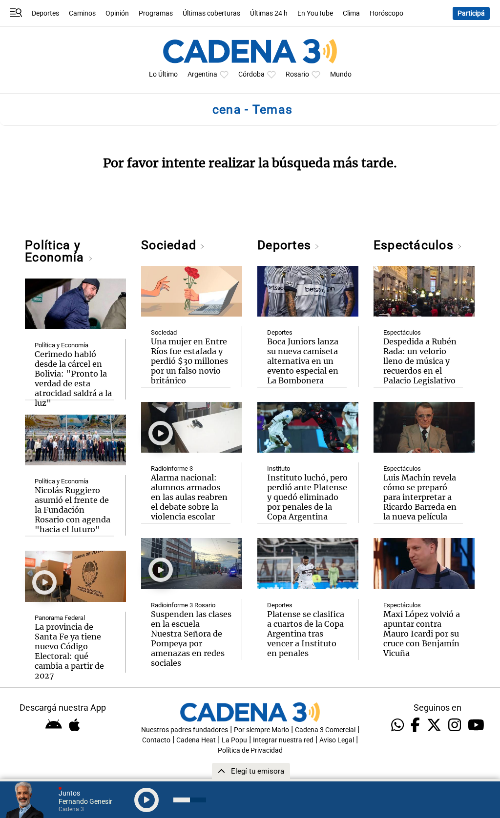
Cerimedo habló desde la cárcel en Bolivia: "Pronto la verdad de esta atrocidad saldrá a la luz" (73, 378)
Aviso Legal (336, 740)
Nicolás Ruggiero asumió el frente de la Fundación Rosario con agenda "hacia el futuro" (72, 509)
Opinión (117, 13)
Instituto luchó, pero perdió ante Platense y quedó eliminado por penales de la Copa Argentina (307, 497)
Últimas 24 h (269, 13)
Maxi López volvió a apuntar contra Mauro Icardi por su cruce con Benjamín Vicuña (421, 633)
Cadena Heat (196, 740)
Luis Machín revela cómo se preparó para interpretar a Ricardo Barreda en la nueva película (420, 497)
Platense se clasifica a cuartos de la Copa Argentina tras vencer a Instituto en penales (305, 633)
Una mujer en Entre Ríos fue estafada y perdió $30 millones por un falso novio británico (189, 361)
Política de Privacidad (250, 750)
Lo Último (163, 74)
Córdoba (251, 74)
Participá (471, 13)
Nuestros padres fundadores (184, 730)
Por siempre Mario (261, 730)
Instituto (278, 468)
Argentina (202, 74)
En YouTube (315, 13)
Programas (156, 13)
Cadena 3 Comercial (325, 730)
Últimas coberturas (211, 13)
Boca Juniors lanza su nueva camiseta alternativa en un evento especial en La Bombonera (302, 361)
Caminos (82, 13)
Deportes (45, 13)
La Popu (234, 740)
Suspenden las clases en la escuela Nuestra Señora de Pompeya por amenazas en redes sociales (191, 638)
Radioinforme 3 (172, 468)
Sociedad (170, 245)
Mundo (341, 74)
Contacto (156, 740)
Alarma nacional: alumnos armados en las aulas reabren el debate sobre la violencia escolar (189, 497)
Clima (351, 13)
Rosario (297, 74)
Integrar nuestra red (283, 740)
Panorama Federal (60, 617)
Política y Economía (56, 251)
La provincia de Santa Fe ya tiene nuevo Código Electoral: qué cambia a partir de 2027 (69, 651)
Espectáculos (415, 245)
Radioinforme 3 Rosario (183, 605)
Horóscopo (386, 13)
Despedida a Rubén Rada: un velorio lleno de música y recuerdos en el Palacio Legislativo (420, 361)
